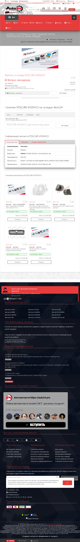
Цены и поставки (21, 215)
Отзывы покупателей (39, 142)
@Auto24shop (12, 492)
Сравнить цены (69, 89)
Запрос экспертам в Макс (15, 341)
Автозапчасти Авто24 (54, 524)
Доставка (67, 3)
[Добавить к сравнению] (74, 78)
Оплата (57, 3)
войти (72, 9)
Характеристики (12, 142)
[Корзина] (73, 3)
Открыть (18, 219)
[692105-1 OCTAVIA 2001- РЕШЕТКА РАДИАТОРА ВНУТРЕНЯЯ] (16, 232)
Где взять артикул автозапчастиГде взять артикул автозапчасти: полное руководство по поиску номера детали (32, 355)
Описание (24, 142)
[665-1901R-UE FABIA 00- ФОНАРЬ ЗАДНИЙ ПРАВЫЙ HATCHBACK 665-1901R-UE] (40, 189)
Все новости (8, 381)
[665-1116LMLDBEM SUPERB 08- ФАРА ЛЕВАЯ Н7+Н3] (16, 189)
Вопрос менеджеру (18, 80)
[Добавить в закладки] (71, 78)
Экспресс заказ (14, 211)
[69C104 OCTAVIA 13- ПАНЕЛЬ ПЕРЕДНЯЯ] (40, 232)
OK (67, 483)
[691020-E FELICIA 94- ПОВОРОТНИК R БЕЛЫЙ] (63, 189)
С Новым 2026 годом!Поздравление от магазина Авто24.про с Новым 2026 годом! (26, 374)
